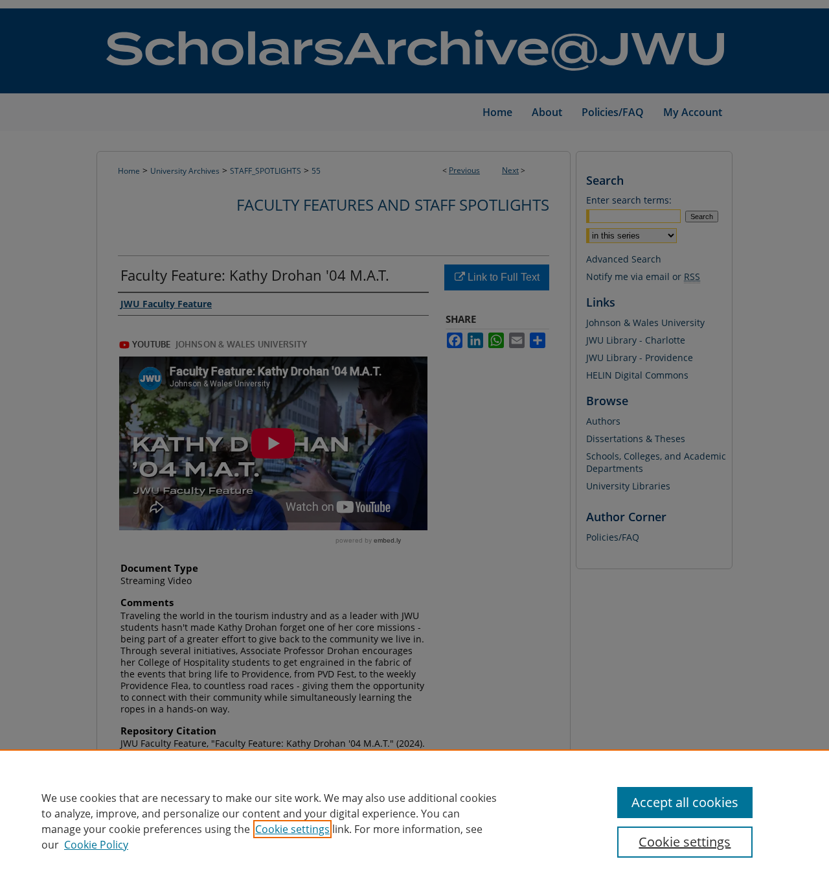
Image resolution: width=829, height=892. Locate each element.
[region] (414, 820)
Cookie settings (292, 829)
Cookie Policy (96, 845)
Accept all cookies (684, 802)
